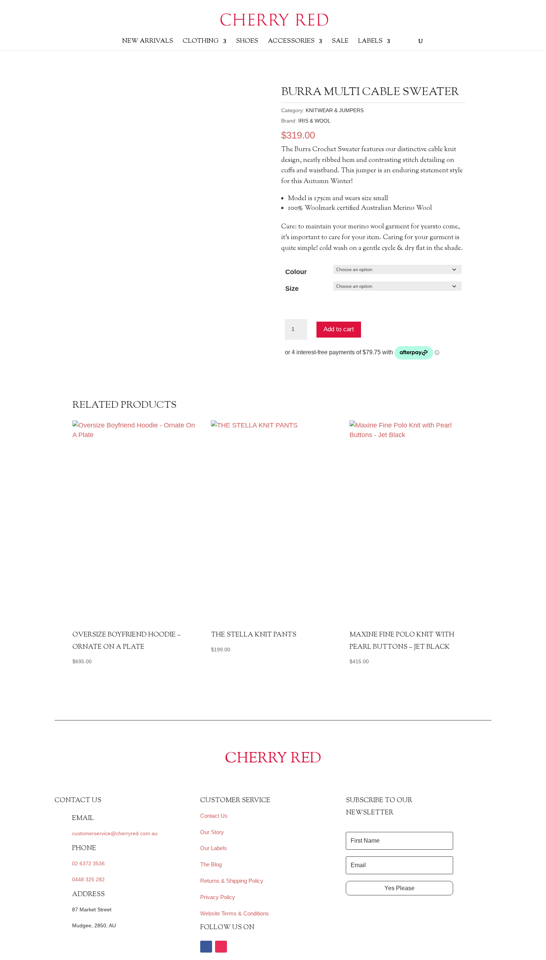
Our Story (212, 832)
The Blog (211, 864)
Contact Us (214, 816)
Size (292, 288)
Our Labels (213, 848)
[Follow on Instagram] (221, 947)
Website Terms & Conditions (234, 913)
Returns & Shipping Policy (231, 881)
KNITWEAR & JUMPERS (335, 110)
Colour (296, 272)
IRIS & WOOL (314, 121)
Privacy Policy (217, 897)
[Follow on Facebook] (206, 947)
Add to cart (339, 329)
